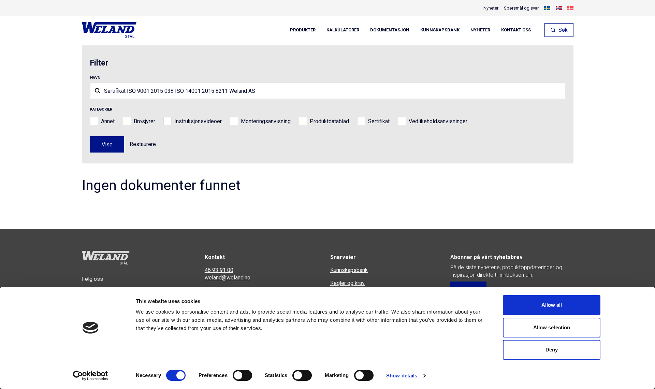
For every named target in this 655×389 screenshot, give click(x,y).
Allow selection (551, 327)
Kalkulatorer (342, 30)
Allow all (551, 305)
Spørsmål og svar (521, 8)
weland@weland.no (227, 277)
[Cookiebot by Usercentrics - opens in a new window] (90, 376)
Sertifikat (379, 121)
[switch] (242, 375)
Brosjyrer (144, 121)
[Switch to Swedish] (547, 8)
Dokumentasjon (389, 30)
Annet (108, 121)
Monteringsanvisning (266, 121)
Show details (401, 375)
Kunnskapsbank (440, 30)
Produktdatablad (329, 121)
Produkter (303, 30)
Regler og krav (347, 283)
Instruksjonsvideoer (198, 121)
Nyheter (480, 30)
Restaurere (143, 144)
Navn (95, 77)
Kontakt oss (516, 30)
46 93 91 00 (219, 270)
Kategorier (101, 109)
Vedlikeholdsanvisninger (438, 121)
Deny (551, 349)
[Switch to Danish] (570, 8)
